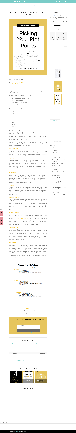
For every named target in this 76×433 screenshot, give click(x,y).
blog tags (56, 111)
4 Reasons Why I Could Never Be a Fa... (15, 380)
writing (28, 346)
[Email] (1, 220)
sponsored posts (53, 116)
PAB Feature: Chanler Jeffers (58, 163)
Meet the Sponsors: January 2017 (58, 194)
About (51, 21)
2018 (52, 143)
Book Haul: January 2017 (56, 175)
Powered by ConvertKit (28, 332)
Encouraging (22, 1)
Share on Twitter (30, 343)
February (54, 150)
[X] (1, 215)
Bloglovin (52, 39)
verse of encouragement (55, 118)
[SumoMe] (1, 223)
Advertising (60, 21)
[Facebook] (1, 212)
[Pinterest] (1, 218)
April (53, 147)
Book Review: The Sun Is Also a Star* (59, 165)
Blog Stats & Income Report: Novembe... (28, 381)
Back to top (63, 431)
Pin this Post (40, 343)
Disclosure (55, 21)
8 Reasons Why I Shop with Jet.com (59, 153)
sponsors (59, 116)
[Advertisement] (58, 55)
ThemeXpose (18, 431)
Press (65, 23)
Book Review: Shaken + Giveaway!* (59, 185)
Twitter (58, 39)
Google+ (63, 39)
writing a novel (33, 346)
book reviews (62, 111)
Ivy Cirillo (20, 358)
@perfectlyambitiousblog (5, 422)
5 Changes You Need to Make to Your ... (40, 381)
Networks (61, 23)
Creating (16, 1)
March (53, 148)
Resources (57, 23)
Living (11, 1)
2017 (52, 145)
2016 (52, 196)
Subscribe (28, 330)
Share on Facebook (17, 343)
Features (52, 23)
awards (52, 111)
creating (25, 346)
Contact (64, 21)
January (53, 152)
